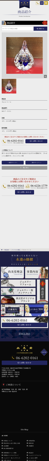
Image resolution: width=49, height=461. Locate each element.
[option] (24, 55)
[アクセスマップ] (24, 409)
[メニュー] (44, 23)
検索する (41, 28)
